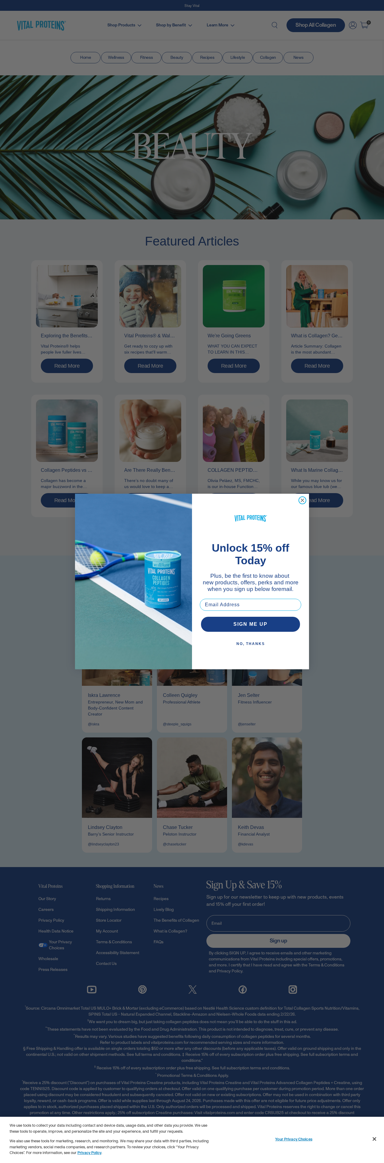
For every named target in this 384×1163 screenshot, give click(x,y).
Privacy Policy (89, 1152)
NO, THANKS (250, 644)
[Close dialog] (302, 500)
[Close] (374, 1139)
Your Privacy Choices (293, 1139)
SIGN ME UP (250, 624)
